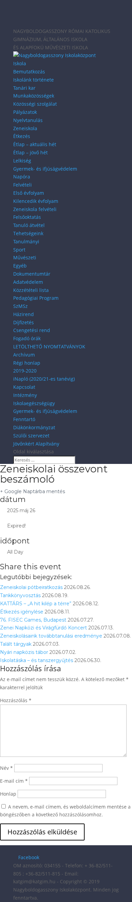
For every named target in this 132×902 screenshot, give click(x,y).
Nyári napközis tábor (24, 652)
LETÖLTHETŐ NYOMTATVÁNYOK (49, 346)
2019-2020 (25, 370)
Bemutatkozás (29, 71)
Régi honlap (26, 363)
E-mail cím (14, 781)
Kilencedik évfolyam (35, 201)
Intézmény (25, 395)
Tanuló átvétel (29, 225)
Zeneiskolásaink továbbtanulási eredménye (51, 636)
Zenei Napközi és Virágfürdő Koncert (43, 628)
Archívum (24, 354)
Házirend (23, 314)
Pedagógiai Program (36, 298)
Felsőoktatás (27, 217)
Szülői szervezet (31, 435)
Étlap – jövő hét (30, 152)
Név (6, 768)
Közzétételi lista (31, 290)
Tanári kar (24, 88)
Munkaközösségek (33, 95)
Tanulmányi (26, 241)
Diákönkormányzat (34, 427)
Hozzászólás (15, 700)
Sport (19, 249)
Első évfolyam (28, 193)
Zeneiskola (25, 128)
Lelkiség (22, 160)
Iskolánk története (33, 79)
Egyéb (20, 265)
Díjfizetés (23, 322)
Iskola (19, 63)
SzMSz (20, 306)
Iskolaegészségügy (34, 403)
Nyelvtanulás (28, 120)
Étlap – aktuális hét (34, 144)
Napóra (21, 176)
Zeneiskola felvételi (35, 209)
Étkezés (21, 136)
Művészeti (24, 257)
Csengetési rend (31, 330)
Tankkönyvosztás (20, 595)
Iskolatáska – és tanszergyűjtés (36, 660)
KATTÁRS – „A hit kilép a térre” (35, 604)
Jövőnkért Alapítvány (36, 443)
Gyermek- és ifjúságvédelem (45, 169)
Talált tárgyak (15, 644)
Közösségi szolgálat (35, 104)
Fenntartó (24, 419)
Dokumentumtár (31, 274)
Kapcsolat (24, 387)
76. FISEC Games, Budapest (33, 620)
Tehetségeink (28, 233)
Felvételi (22, 184)
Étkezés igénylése (21, 612)
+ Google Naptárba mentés (32, 491)
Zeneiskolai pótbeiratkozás (31, 587)
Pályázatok (25, 112)
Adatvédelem (28, 282)
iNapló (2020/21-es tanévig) (44, 379)
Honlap (8, 794)
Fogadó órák (27, 338)
